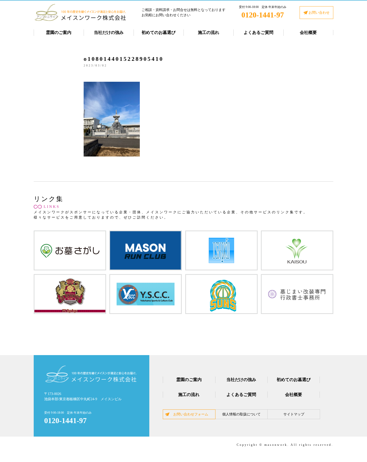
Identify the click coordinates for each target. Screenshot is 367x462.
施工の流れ (208, 32)
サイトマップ (293, 414)
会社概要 (308, 32)
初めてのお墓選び (159, 32)
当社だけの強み (109, 32)
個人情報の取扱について (241, 414)
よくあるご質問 (258, 32)
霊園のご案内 (58, 32)
